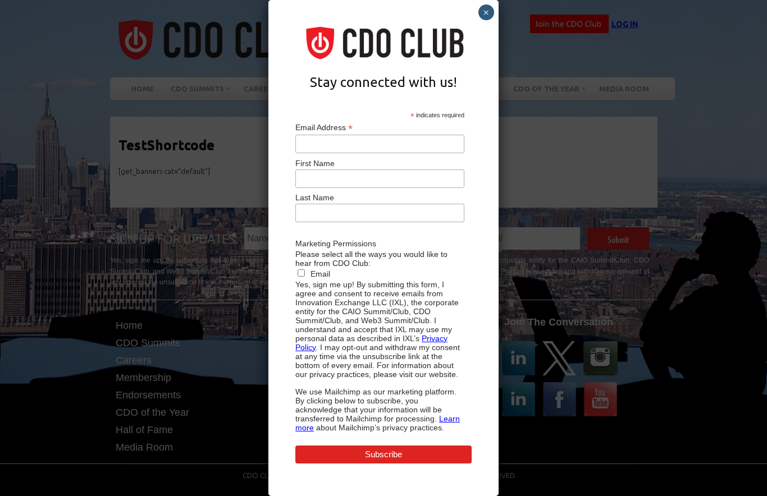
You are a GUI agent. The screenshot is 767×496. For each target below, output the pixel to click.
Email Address (324, 127)
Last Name (314, 197)
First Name (315, 163)
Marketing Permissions (335, 243)
